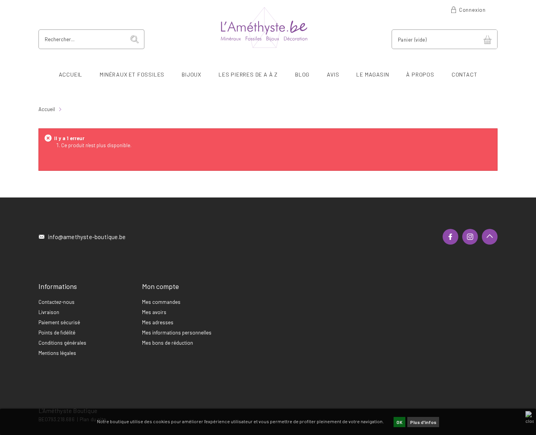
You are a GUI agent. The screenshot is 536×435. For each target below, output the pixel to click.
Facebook (450, 237)
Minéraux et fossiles (132, 74)
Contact (465, 74)
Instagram (470, 237)
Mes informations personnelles (176, 332)
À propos (420, 74)
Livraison (48, 312)
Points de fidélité (56, 332)
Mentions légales (57, 353)
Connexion (472, 10)
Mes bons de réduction (167, 343)
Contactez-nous (56, 302)
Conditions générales (62, 343)
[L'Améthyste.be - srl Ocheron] (268, 27)
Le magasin (372, 74)
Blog (302, 74)
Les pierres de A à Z (248, 74)
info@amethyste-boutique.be (87, 236)
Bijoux (191, 74)
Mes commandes (161, 302)
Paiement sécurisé (59, 322)
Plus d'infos (423, 422)
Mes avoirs (154, 312)
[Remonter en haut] (490, 237)
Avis (333, 74)
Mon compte (160, 286)
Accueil (71, 74)
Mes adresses (157, 322)
